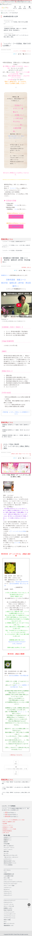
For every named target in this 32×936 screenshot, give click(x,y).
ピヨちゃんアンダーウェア (9, 900)
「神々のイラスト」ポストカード (11, 857)
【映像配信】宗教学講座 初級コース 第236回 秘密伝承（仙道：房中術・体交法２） (16, 436)
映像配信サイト (5, 275)
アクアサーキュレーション (9, 917)
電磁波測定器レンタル (8, 925)
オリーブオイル (7, 870)
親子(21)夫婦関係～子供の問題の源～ (19, 675)
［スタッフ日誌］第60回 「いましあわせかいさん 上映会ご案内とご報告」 (16, 788)
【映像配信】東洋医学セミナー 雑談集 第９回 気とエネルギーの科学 (16, 430)
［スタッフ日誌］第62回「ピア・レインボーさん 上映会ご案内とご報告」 (16, 36)
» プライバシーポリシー (7, 825)
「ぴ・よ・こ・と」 (22, 711)
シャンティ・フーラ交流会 (19, 51)
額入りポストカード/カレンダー (11, 855)
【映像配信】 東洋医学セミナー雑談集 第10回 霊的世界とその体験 (15, 425)
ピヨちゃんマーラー (8, 902)
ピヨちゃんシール (7, 891)
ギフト (5, 921)
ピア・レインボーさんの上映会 (17, 531)
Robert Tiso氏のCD (8, 910)
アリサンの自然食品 (8, 864)
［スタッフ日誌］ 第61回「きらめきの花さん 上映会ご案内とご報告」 (16, 782)
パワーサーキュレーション (9, 915)
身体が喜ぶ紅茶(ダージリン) (10, 863)
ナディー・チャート (8, 849)
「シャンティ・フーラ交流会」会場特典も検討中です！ (14, 241)
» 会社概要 (4, 823)
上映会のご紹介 (14, 453)
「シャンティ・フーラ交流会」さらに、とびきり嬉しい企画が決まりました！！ (16, 246)
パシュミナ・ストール (8, 904)
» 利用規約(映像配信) (7, 830)
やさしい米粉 (7, 877)
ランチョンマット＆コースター (10, 883)
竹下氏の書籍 (7, 843)
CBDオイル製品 (7, 919)
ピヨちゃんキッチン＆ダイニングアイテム (13, 881)
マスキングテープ (7, 893)
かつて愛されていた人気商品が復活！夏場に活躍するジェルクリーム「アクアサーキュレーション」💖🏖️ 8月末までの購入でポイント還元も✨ (16, 1)
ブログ (5, 10)
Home (2, 10)
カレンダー (6, 853)
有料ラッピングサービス (9, 923)
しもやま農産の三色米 (8, 876)
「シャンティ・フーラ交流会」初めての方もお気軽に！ (16, 22)
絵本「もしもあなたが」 (9, 845)
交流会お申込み (16, 216)
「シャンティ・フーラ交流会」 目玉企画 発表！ (12, 250)
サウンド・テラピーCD (9, 906)
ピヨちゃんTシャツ (8, 895)
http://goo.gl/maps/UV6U (22, 581)
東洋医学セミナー (7, 838)
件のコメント (27, 54)
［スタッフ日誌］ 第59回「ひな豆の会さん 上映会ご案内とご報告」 (16, 793)
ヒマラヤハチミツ (7, 859)
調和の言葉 (6, 851)
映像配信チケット (7, 839)
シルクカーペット (7, 887)
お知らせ (29, 267)
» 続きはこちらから (16, 755)
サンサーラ (13, 188)
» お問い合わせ (5, 832)
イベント (29, 51)
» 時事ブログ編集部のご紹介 (8, 821)
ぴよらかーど (7, 889)
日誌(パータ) (22, 453)
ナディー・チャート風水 (9, 885)
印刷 (20, 54)
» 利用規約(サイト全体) (7, 827)
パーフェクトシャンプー (9, 912)
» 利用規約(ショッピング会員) (9, 829)
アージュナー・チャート (9, 847)
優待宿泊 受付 (16, 226)
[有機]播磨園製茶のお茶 (9, 874)
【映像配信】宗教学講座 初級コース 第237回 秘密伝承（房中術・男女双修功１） (15, 29)
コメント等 (17, 542)
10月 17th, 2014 (11, 10)
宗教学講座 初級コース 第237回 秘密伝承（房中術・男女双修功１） (16, 283)
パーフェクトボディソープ (9, 913)
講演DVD (6, 841)
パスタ (5, 872)
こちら (15, 205)
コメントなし (28, 270)
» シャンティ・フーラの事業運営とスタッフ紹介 (13, 819)
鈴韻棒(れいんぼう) (8, 908)
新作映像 (24, 267)
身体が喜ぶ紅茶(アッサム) (9, 861)
